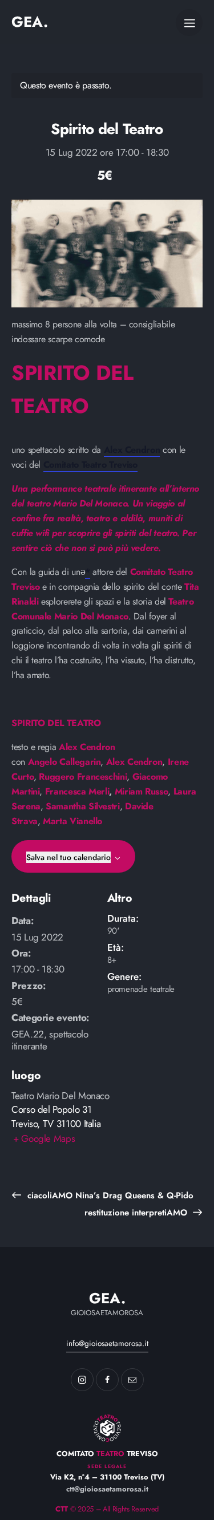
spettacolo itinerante (49, 1040)
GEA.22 (27, 1034)
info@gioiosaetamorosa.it (107, 1343)
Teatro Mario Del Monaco (60, 1095)
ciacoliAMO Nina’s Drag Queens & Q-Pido (109, 1195)
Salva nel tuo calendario (68, 857)
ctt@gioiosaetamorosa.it (107, 1488)
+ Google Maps (44, 1138)
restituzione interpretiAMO (137, 1212)
